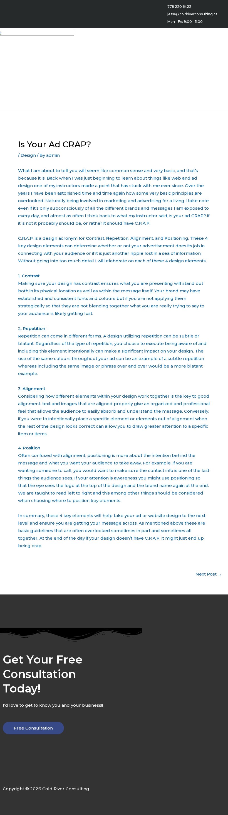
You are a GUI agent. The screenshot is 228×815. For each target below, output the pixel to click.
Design (28, 155)
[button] (118, 69)
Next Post (208, 574)
